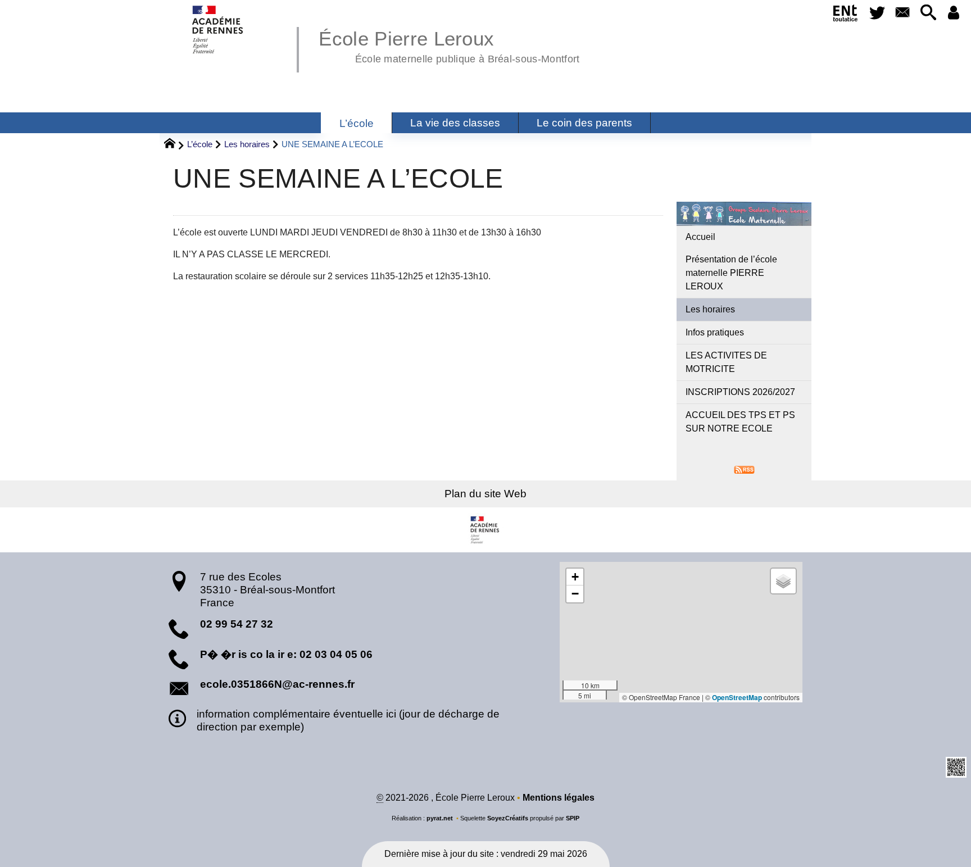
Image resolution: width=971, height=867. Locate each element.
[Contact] (902, 13)
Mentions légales (559, 797)
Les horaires (247, 144)
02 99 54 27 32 (236, 624)
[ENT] (845, 15)
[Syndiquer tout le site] (744, 469)
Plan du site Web (485, 494)
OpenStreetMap (737, 697)
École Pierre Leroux (449, 45)
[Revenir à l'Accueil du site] (174, 145)
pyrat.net (439, 818)
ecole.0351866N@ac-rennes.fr (277, 684)
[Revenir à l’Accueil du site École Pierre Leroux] (218, 29)
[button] (928, 13)
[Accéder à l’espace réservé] (954, 13)
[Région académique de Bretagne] (485, 529)
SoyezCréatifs (507, 818)
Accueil (700, 237)
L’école (199, 144)
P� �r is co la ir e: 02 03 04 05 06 (286, 654)
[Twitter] (877, 13)
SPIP (572, 818)
